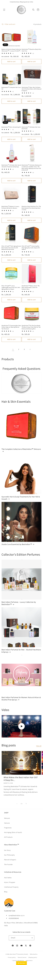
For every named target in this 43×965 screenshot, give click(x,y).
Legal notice (29, 960)
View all (38, 746)
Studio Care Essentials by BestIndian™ (17, 544)
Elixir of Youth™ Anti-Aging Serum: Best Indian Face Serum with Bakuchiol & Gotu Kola (11, 247)
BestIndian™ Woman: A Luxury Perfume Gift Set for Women (10, 207)
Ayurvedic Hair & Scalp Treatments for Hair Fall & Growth (21, 498)
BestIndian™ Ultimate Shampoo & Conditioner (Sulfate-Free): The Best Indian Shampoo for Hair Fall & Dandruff (31, 167)
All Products (8, 837)
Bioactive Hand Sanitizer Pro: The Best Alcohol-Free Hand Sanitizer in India (31, 208)
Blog (5, 892)
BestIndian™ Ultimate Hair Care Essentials (31, 127)
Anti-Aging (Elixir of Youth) (13, 832)
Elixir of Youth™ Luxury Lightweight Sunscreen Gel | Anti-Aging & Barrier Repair (11, 287)
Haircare (7, 823)
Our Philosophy (9, 855)
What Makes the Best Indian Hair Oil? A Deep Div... (21, 778)
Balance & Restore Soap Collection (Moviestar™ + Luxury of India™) (11, 50)
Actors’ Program (9, 882)
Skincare (7, 818)
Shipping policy (32, 957)
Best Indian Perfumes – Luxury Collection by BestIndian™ (19, 603)
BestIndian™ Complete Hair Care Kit (11, 88)
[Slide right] (26, 803)
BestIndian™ (13, 954)
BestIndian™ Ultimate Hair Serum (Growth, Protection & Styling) (11, 165)
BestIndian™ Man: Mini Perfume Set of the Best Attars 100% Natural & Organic (31, 89)
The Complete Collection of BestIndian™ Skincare (21, 449)
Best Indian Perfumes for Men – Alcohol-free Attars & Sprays (21, 651)
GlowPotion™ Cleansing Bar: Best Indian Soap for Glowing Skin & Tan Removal (11, 327)
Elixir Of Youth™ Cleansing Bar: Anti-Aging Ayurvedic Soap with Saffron (31, 247)
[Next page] (30, 349)
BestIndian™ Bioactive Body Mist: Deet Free (31, 50)
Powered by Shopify (22, 954)
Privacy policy (12, 957)
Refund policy (33, 954)
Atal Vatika (7, 878)
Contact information (18, 960)
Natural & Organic (10, 860)
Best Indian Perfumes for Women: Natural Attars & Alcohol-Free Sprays (21, 698)
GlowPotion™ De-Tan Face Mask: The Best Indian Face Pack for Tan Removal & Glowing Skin (31, 327)
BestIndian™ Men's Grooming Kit (11, 127)
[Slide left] (17, 803)
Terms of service (22, 957)
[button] (4, 9)
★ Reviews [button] (21, 963)
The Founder (8, 864)
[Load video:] (21, 726)
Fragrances (8, 828)
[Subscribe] (32, 937)
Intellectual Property (11, 887)
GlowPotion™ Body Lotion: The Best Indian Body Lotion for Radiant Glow (31, 287)
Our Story (7, 850)
